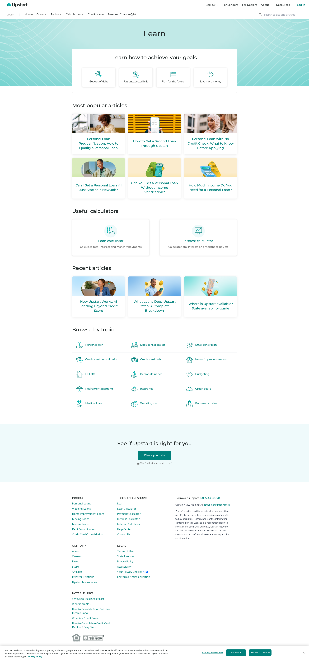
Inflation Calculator (128, 524)
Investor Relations (83, 577)
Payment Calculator (129, 514)
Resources (283, 5)
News (75, 561)
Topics (55, 14)
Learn (10, 15)
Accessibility (124, 566)
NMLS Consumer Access (217, 504)
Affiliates (77, 572)
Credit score (96, 14)
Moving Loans (80, 519)
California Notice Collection (133, 577)
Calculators (73, 14)
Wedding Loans (81, 508)
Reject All (236, 652)
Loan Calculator (126, 508)
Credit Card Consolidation (87, 534)
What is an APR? (81, 604)
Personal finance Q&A (122, 14)
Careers (77, 556)
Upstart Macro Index (84, 582)
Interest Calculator (128, 519)
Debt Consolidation (83, 529)
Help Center (124, 529)
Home (29, 14)
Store (75, 566)
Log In (301, 5)
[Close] (303, 652)
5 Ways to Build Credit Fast (88, 599)
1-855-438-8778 (210, 498)
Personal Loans (81, 503)
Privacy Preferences (212, 652)
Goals (40, 14)
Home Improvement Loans (88, 514)
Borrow (210, 5)
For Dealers (249, 5)
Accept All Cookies (260, 652)
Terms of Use (125, 551)
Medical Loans (80, 524)
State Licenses (125, 556)
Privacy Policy (125, 561)
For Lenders (230, 5)
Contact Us (123, 534)
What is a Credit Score (85, 618)
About (265, 5)
